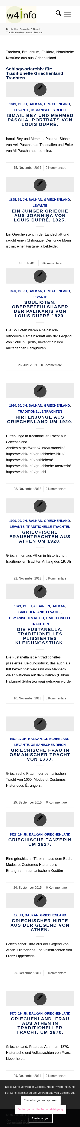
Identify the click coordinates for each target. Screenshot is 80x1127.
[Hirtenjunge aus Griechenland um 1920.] (40, 390)
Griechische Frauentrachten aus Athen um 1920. (40, 536)
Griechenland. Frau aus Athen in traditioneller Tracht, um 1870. (40, 1025)
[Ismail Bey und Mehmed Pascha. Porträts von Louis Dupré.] (40, 89)
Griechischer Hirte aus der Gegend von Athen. (40, 925)
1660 (13, 739)
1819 (12, 104)
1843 (17, 606)
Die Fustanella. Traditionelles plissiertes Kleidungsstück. (40, 636)
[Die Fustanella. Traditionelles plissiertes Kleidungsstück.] (40, 591)
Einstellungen (40, 1118)
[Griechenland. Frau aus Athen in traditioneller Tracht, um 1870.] (40, 998)
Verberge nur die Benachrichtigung (40, 1109)
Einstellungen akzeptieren (40, 1100)
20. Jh (22, 405)
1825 (12, 199)
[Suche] (57, 14)
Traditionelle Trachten (40, 411)
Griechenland (57, 104)
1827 (13, 834)
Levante (21, 110)
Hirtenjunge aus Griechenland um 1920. (40, 419)
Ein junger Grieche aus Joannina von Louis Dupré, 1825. (40, 215)
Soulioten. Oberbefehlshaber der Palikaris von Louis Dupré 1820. (40, 309)
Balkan (35, 104)
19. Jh (22, 104)
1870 (13, 1013)
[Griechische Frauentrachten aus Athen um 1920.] (40, 505)
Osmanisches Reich (48, 110)
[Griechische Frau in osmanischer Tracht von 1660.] (40, 723)
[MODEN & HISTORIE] (33, 14)
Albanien (41, 606)
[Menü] (67, 14)
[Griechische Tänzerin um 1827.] (40, 819)
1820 (12, 291)
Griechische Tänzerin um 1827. (40, 842)
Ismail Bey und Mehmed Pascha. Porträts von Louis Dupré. (40, 120)
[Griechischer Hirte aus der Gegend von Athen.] (40, 900)
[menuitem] (57, 14)
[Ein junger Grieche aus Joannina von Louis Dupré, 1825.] (40, 184)
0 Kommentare (56, 167)
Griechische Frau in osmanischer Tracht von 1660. (40, 755)
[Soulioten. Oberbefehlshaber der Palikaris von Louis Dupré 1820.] (40, 276)
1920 (12, 405)
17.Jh (22, 739)
